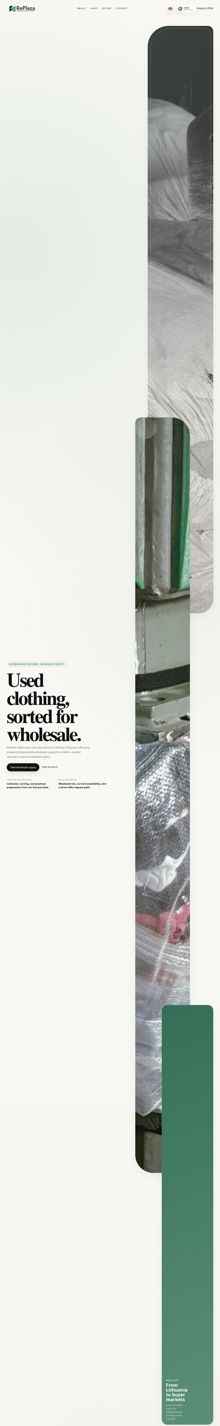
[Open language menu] (170, 8)
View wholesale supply (23, 767)
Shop (93, 8)
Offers (106, 8)
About (81, 8)
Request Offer (205, 8)
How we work (50, 767)
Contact (122, 8)
